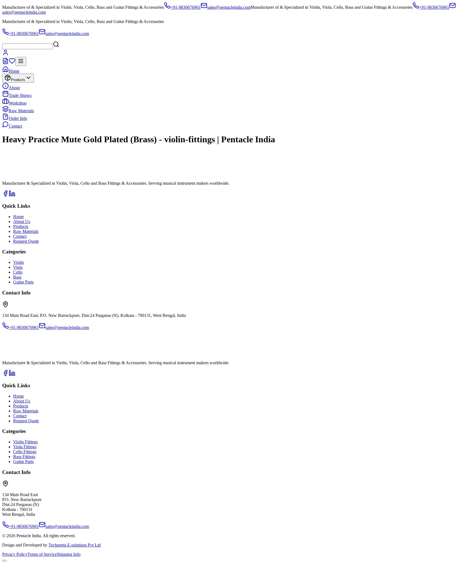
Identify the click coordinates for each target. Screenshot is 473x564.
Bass (17, 277)
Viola (17, 267)
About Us (21, 221)
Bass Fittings (24, 456)
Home (14, 71)
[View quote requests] (5, 62)
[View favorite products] (12, 62)
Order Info (18, 118)
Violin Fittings (25, 441)
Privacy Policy (14, 554)
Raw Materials (21, 110)
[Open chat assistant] (4, 561)
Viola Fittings (24, 446)
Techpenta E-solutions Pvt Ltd (74, 545)
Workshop (18, 103)
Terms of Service (42, 554)
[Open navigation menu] (20, 61)
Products (18, 80)
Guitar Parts (23, 282)
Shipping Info (68, 554)
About (14, 87)
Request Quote (26, 241)
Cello (17, 272)
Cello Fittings (24, 451)
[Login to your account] (5, 54)
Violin (18, 262)
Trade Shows (20, 95)
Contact (15, 126)
